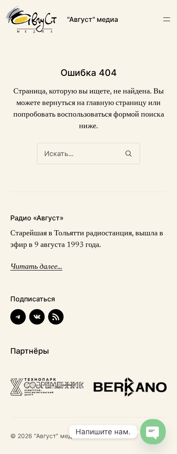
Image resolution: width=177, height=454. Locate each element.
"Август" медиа (92, 19)
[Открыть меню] (167, 19)
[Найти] (128, 153)
